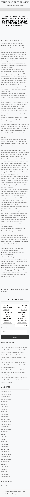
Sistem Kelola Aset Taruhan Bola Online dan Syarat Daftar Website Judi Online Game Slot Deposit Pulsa (22, 315)
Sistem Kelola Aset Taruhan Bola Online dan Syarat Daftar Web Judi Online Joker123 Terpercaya (7, 314)
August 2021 (5, 431)
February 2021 (5, 446)
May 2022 (4, 409)
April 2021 (4, 441)
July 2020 (4, 464)
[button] (15, 9)
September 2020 (6, 459)
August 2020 (5, 461)
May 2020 (4, 469)
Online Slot (6, 289)
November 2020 (6, 454)
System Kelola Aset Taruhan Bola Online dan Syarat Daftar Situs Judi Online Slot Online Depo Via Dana (13, 365)
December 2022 (6, 391)
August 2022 (5, 401)
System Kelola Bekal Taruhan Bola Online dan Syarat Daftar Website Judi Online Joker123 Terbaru (14, 380)
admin (6, 40)
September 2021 (6, 429)
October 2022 (5, 396)
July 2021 (4, 434)
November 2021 (6, 424)
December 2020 (6, 451)
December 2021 (6, 421)
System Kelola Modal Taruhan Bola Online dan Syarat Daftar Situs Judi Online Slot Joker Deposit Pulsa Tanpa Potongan (14, 350)
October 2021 (5, 426)
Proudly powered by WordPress (15, 491)
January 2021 (5, 449)
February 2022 (5, 416)
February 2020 (5, 476)
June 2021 (4, 436)
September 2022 (6, 399)
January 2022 (5, 419)
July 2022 (4, 404)
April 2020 (4, 471)
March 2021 (4, 444)
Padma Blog (10, 494)
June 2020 (4, 466)
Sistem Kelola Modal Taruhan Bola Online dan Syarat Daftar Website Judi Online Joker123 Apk (14, 372)
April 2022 (4, 411)
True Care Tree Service (15, 2)
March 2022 (4, 414)
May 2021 (4, 439)
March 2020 (4, 474)
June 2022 (4, 406)
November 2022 (6, 394)
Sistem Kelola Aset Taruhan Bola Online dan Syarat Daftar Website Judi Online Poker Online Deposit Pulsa (15, 357)
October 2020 (5, 456)
